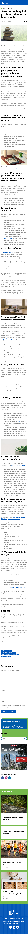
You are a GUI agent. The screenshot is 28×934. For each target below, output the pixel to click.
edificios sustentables (7, 654)
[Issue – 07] (14, 912)
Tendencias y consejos (7, 8)
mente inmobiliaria (6, 656)
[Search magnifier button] (25, 738)
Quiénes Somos (12, 918)
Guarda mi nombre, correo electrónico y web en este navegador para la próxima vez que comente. (14, 706)
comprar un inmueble (7, 650)
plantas (19, 421)
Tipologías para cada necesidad (17, 587)
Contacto (20, 918)
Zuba (11, 597)
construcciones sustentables (8, 652)
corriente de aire (8, 238)
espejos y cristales (8, 252)
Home (6, 918)
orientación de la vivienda (18, 465)
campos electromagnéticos (8, 339)
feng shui (16, 654)
